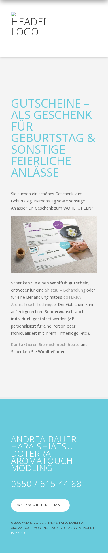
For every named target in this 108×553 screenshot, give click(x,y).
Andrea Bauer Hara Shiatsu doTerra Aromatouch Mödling (44, 453)
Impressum (20, 533)
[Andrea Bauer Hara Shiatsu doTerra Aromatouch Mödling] (28, 23)
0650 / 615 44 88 (46, 483)
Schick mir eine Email (40, 505)
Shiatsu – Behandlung (65, 290)
